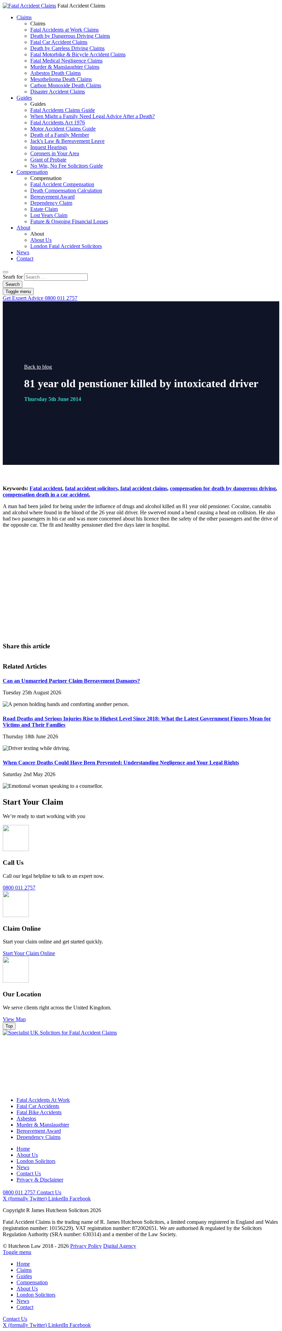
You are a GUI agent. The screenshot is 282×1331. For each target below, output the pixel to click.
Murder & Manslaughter (43, 1125)
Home (23, 1149)
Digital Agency (119, 1246)
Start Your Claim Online (29, 953)
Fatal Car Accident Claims (58, 42)
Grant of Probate (48, 160)
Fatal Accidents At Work (43, 1100)
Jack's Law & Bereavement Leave (67, 141)
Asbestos (26, 1118)
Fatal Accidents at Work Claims (64, 30)
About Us (41, 240)
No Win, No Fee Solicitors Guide (66, 166)
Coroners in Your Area (54, 153)
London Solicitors (36, 1161)
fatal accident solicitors (91, 488)
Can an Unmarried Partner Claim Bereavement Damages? (71, 681)
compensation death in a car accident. (46, 494)
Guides (24, 98)
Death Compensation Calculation (66, 190)
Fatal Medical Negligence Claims (66, 61)
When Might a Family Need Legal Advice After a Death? (92, 116)
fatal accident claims (143, 488)
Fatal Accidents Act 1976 (57, 122)
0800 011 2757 (40, 298)
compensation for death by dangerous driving (223, 488)
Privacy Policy (86, 1246)
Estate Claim (44, 209)
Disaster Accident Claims (57, 91)
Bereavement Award (52, 197)
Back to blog (38, 367)
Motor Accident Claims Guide (63, 129)
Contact (25, 258)
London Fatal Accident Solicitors (66, 246)
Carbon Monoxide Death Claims (65, 85)
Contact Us (165, 605)
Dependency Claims (39, 1137)
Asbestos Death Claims (55, 73)
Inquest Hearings (48, 147)
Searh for (13, 277)
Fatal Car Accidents (38, 1106)
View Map (14, 1019)
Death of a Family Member (59, 135)
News (23, 252)
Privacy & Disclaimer (40, 1180)
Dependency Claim (51, 203)
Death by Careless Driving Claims (67, 48)
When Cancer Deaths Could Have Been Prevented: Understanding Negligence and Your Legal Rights (121, 762)
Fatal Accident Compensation (62, 184)
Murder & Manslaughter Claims (64, 67)
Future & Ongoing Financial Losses (69, 221)
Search (13, 284)
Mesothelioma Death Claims (61, 79)
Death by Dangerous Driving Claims (70, 36)
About (23, 228)
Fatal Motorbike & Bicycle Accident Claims (78, 54)
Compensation (32, 172)
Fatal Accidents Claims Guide (62, 110)
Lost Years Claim (48, 215)
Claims (24, 17)
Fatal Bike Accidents (39, 1112)
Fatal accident (46, 488)
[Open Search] (5, 272)
